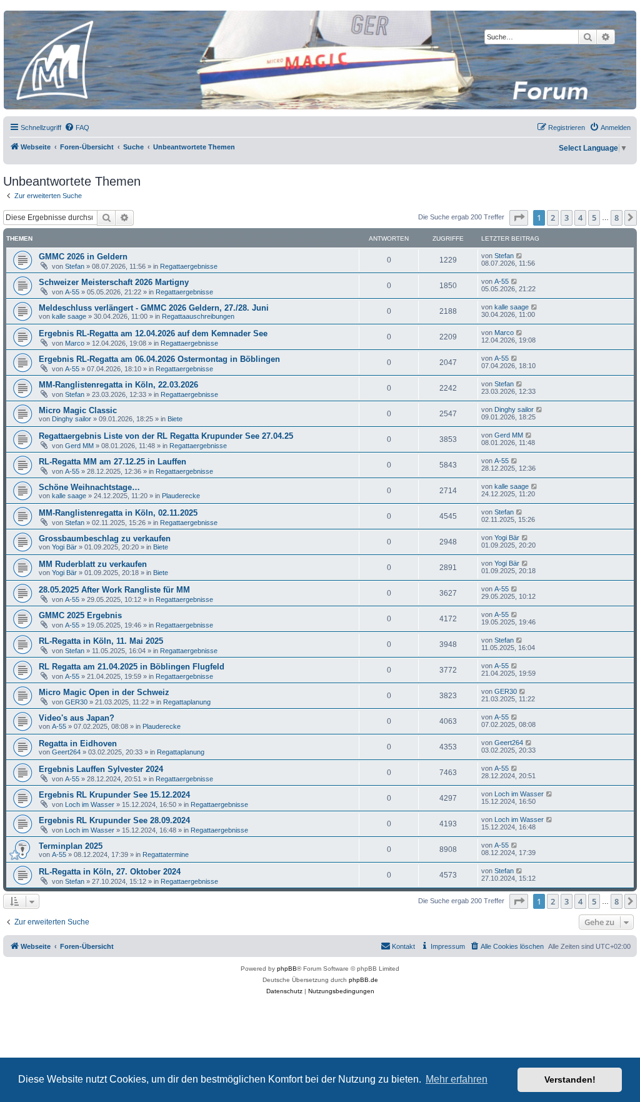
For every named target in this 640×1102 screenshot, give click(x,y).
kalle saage (69, 316)
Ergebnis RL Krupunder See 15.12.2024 (114, 794)
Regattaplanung (187, 702)
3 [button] (566, 217)
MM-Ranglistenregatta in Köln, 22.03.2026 (118, 384)
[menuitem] (76, 127)
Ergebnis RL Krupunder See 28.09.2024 (114, 820)
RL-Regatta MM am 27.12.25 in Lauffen (112, 461)
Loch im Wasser (89, 804)
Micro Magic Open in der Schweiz (104, 692)
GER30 (76, 702)
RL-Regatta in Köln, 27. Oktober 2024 (110, 871)
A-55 (72, 292)
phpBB (287, 968)
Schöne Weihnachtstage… (89, 487)
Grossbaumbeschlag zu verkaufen (105, 538)
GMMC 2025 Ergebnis (80, 615)
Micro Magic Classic (78, 410)
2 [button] (553, 217)
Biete (175, 419)
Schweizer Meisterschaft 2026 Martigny (114, 282)
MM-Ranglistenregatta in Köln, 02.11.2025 (118, 513)
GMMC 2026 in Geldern (83, 256)
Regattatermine (165, 854)
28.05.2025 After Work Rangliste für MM (114, 589)
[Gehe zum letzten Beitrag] (520, 255)
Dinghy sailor (71, 419)
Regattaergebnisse (189, 266)
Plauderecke (181, 495)
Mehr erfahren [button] (457, 1079)
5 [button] (594, 217)
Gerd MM (79, 445)
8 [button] (616, 217)
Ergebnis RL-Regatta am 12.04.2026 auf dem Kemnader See (153, 333)
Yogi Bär (64, 547)
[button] (518, 217)
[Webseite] (319, 60)
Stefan (74, 266)
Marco (74, 343)
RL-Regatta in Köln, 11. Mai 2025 (101, 641)
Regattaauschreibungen (198, 316)
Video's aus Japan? (76, 718)
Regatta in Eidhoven (78, 743)
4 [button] (580, 217)
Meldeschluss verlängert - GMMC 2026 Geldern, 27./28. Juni (154, 308)
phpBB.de (363, 979)
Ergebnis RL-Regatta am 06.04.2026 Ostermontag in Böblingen (159, 359)
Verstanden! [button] (570, 1079)
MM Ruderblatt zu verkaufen (93, 564)
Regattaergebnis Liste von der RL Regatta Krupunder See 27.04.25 (166, 436)
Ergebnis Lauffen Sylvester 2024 (101, 769)
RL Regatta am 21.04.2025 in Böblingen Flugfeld (131, 666)
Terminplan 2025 (70, 846)
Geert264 (66, 752)
